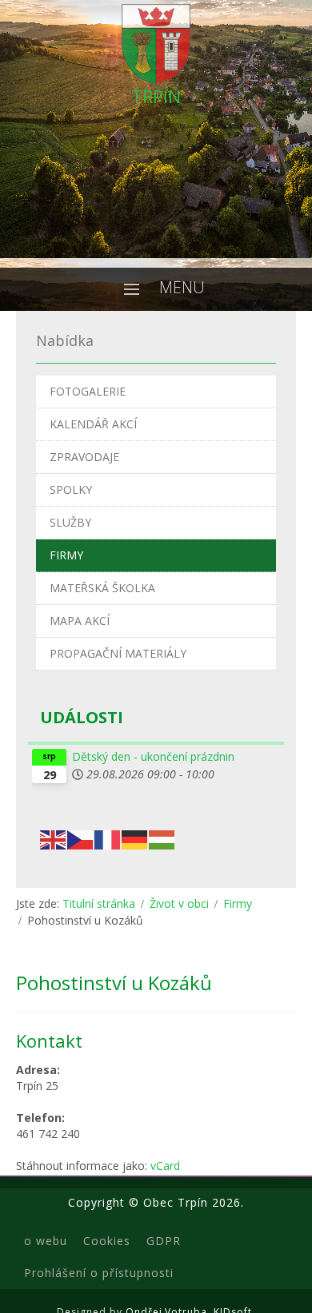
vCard (165, 1165)
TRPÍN (156, 96)
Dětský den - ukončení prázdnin (153, 756)
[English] (53, 837)
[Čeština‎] (80, 837)
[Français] (108, 837)
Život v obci (179, 903)
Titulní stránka (98, 903)
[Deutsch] (135, 837)
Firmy (237, 903)
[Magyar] (162, 837)
